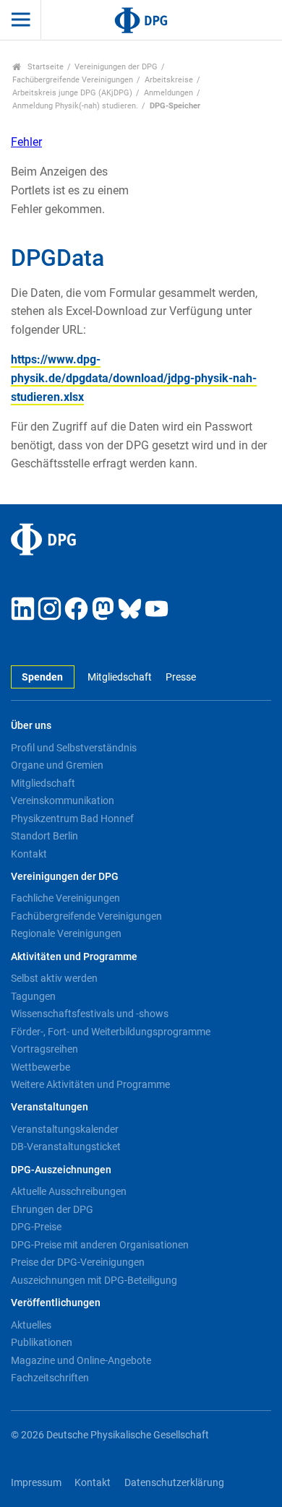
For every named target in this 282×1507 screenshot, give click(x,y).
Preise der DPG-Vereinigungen (78, 1262)
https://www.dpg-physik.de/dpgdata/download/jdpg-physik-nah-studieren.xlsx (134, 378)
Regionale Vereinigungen (66, 933)
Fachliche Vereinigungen (65, 898)
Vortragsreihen (44, 1049)
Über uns (31, 726)
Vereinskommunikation (62, 800)
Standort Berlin (44, 836)
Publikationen (41, 1342)
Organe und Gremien (57, 765)
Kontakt (29, 854)
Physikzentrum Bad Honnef (72, 818)
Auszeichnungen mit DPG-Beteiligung (94, 1280)
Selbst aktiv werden (54, 978)
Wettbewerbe (40, 1067)
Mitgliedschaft (119, 677)
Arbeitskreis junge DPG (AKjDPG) (72, 93)
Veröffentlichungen (56, 1303)
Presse (180, 677)
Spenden (42, 677)
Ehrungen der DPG (52, 1209)
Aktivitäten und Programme (74, 957)
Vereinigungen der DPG (116, 67)
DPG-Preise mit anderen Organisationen (100, 1245)
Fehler (26, 142)
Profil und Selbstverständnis (74, 748)
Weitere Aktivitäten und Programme (90, 1084)
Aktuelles (31, 1325)
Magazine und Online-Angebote (81, 1360)
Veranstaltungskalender (65, 1129)
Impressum (36, 1483)
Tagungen (33, 996)
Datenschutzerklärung (174, 1483)
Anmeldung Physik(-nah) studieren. (75, 106)
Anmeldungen (168, 93)
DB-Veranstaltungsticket (66, 1146)
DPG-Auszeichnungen (61, 1170)
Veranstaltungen (49, 1107)
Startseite (44, 67)
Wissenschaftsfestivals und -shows (89, 1013)
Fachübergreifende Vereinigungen (72, 80)
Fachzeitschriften (50, 1377)
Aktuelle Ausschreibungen (69, 1191)
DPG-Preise (36, 1226)
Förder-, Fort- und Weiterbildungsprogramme (110, 1031)
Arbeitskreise (169, 80)
